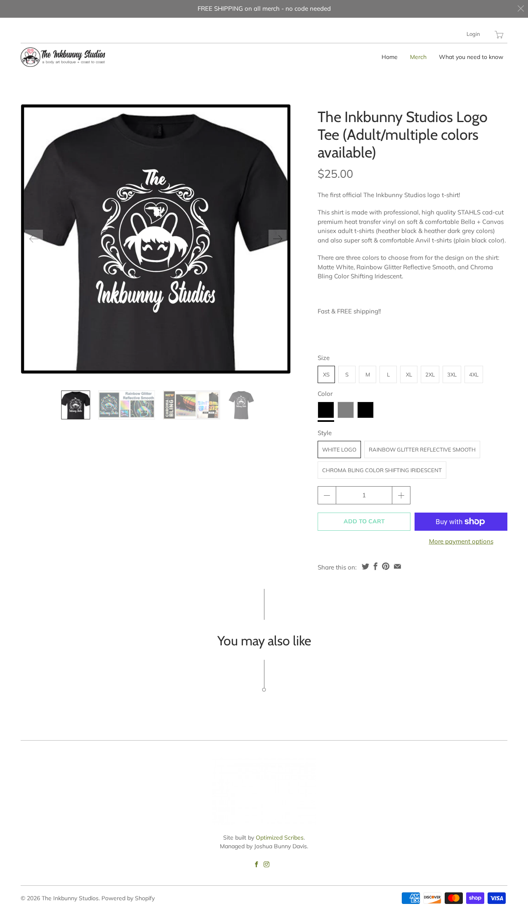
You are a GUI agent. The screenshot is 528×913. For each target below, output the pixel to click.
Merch (418, 57)
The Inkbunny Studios (70, 898)
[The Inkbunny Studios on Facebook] (256, 864)
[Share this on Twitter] (365, 566)
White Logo (339, 449)
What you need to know (471, 57)
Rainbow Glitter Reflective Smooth (422, 449)
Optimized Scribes (280, 837)
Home (390, 57)
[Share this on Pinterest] (386, 566)
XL (409, 374)
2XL (430, 374)
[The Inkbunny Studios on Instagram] (266, 864)
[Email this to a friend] (397, 566)
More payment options (461, 541)
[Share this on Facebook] (375, 566)
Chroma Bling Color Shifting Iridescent (382, 470)
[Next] (278, 239)
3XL (452, 374)
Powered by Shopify (128, 898)
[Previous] (34, 239)
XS (326, 374)
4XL (473, 374)
